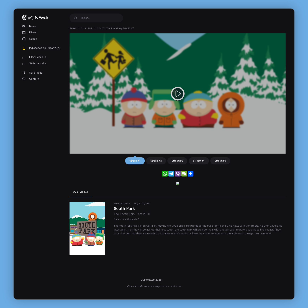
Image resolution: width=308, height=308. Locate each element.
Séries (33, 38)
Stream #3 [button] (177, 160)
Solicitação (35, 72)
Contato (34, 78)
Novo (32, 26)
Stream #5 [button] (220, 160)
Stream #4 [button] (199, 160)
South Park (87, 28)
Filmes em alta (37, 56)
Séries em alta (37, 63)
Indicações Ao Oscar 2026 (44, 47)
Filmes (33, 32)
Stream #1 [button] (134, 160)
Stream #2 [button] (156, 160)
